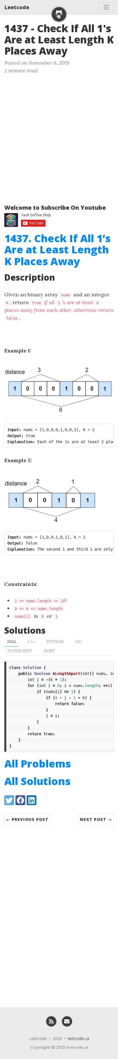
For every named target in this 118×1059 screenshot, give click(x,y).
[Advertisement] (59, 136)
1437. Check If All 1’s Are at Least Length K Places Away (57, 249)
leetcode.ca (78, 1038)
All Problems (37, 764)
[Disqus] (59, 913)
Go (78, 641)
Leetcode (17, 7)
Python (55, 641)
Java (11, 641)
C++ (31, 641)
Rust (49, 650)
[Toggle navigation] (106, 7)
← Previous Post (27, 819)
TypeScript (19, 650)
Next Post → (96, 819)
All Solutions (37, 781)
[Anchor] (74, 50)
